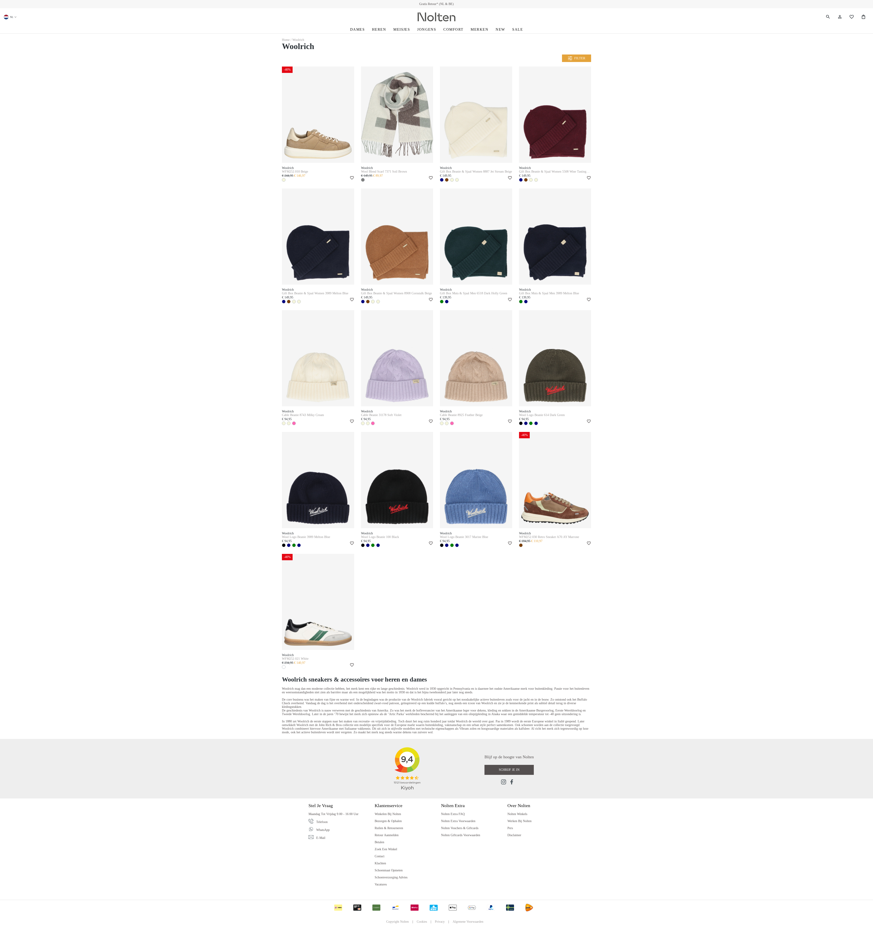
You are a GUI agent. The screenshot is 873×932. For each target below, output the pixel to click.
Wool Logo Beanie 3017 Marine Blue (464, 537)
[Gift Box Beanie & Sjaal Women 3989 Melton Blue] (318, 236)
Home (286, 40)
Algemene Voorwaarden (468, 921)
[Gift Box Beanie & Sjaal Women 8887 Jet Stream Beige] (476, 115)
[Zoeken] (828, 17)
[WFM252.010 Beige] (318, 115)
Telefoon (322, 822)
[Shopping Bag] (863, 17)
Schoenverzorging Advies (391, 877)
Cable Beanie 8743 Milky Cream (303, 415)
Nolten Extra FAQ (453, 814)
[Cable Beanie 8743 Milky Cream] (318, 358)
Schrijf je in (509, 769)
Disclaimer (514, 835)
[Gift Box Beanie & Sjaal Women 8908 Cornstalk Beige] (397, 236)
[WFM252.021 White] (318, 602)
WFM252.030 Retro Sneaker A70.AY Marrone (549, 537)
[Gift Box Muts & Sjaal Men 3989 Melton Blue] (555, 236)
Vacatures (381, 884)
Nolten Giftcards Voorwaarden (460, 835)
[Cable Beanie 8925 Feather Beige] (476, 358)
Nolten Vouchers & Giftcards (459, 828)
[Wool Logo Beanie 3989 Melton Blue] (318, 480)
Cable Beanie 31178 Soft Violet (381, 415)
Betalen (379, 842)
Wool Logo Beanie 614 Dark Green (542, 415)
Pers (510, 828)
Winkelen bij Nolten (388, 814)
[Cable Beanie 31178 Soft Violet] (397, 358)
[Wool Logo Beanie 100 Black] (397, 480)
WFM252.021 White (295, 658)
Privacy (440, 921)
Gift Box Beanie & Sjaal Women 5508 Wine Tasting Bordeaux (552, 172)
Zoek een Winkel (386, 849)
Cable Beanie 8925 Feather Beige (461, 415)
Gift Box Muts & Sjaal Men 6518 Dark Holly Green (473, 293)
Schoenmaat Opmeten (389, 870)
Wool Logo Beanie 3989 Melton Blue (306, 537)
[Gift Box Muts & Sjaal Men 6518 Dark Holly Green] (476, 236)
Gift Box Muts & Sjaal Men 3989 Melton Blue (549, 293)
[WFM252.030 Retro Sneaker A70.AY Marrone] (555, 480)
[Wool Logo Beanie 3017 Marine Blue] (476, 480)
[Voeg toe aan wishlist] (351, 178)
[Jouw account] (840, 17)
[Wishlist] (852, 17)
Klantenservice (388, 805)
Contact (379, 856)
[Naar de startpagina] (436, 17)
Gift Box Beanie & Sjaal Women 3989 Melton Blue (315, 293)
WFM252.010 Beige (295, 171)
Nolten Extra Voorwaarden (458, 821)
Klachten (380, 863)
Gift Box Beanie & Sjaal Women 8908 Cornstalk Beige (396, 293)
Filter (579, 58)
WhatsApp (323, 830)
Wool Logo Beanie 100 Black (380, 537)
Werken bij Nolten (519, 821)
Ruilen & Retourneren (389, 828)
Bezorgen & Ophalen (388, 821)
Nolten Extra (453, 805)
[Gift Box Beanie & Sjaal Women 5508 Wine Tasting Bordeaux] (555, 115)
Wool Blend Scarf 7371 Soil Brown (384, 171)
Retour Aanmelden (387, 835)
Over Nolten (518, 805)
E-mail (320, 838)
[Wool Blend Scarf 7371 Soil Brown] (397, 115)
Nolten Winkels (517, 814)
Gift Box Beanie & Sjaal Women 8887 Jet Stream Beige (476, 171)
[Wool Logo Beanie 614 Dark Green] (555, 358)
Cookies (422, 921)
